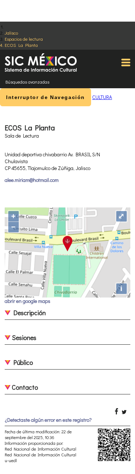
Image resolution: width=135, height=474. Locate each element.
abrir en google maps (27, 301)
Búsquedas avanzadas (27, 82)
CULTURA (102, 97)
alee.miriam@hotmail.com (32, 179)
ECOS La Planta (21, 45)
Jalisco (11, 33)
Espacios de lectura (24, 39)
